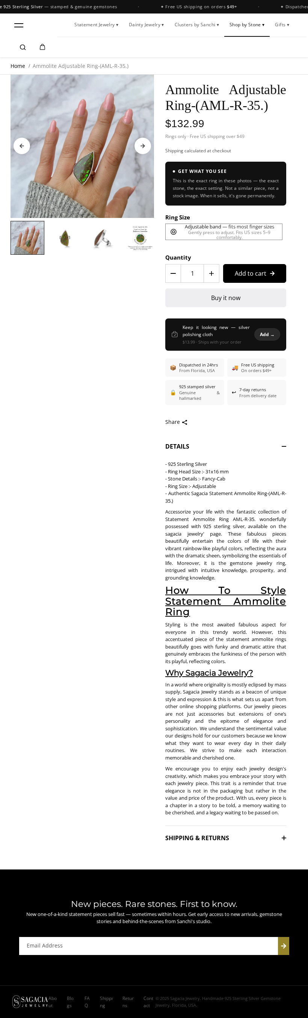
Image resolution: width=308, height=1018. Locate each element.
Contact (148, 1002)
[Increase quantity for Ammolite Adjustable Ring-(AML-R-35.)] (211, 273)
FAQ (87, 1002)
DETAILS (177, 446)
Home (18, 65)
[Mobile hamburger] (19, 25)
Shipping (174, 150)
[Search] (23, 47)
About (52, 1002)
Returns (128, 1002)
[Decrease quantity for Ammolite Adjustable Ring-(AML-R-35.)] (173, 273)
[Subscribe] (283, 946)
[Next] (142, 146)
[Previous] (22, 146)
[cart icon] (42, 47)
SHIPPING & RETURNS (197, 838)
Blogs (70, 1002)
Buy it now (225, 298)
